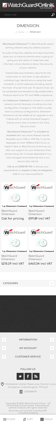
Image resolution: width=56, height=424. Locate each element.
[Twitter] (20, 376)
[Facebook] (28, 376)
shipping (33, 413)
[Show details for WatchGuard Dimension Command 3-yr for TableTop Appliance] (41, 195)
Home (21, 32)
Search (53, 15)
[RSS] (36, 376)
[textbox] (25, 15)
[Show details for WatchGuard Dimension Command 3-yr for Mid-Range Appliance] (41, 240)
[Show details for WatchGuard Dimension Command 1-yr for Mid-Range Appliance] (14, 240)
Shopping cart (51, 4)
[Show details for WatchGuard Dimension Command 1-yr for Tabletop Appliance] (14, 195)
